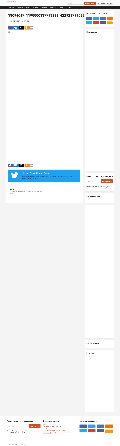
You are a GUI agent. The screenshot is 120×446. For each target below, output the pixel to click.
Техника (44, 7)
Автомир (11, 7)
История (20, 7)
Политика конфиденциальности (52, 427)
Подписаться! (107, 181)
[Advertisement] (44, 140)
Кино (28, 7)
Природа (53, 7)
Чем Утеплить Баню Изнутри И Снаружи (55, 430)
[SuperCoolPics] (11, 2)
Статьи (62, 7)
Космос (35, 7)
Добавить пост (90, 3)
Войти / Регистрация (105, 3)
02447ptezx (26, 21)
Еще (69, 7)
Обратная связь (48, 425)
